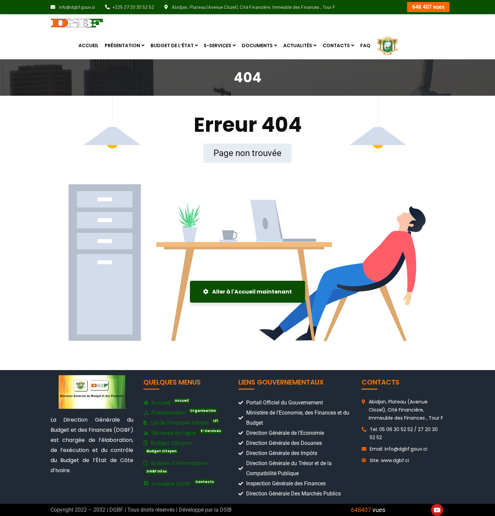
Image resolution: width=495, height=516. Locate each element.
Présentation (183, 412)
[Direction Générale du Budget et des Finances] (77, 23)
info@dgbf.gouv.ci (76, 7)
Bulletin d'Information (176, 466)
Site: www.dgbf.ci (389, 460)
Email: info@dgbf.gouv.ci (398, 449)
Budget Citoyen (169, 446)
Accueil (169, 402)
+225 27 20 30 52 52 (133, 7)
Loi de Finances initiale (184, 422)
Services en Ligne (185, 432)
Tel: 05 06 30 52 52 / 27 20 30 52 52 (404, 433)
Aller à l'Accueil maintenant (251, 292)
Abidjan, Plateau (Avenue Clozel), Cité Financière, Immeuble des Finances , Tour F (253, 7)
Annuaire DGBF (182, 483)
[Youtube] (437, 510)
